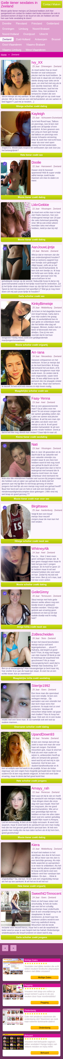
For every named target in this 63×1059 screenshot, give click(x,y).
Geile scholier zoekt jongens (31, 937)
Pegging (45, 1002)
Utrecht (43, 34)
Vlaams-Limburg (11, 49)
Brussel (56, 39)
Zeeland (6, 39)
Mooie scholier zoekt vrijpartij (31, 345)
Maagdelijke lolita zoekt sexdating (31, 678)
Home (4, 54)
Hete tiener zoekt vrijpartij (32, 886)
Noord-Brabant (41, 28)
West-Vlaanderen (36, 49)
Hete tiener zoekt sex (31, 155)
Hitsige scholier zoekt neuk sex (31, 541)
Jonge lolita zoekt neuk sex (31, 627)
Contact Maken (51, 4)
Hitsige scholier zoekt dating (31, 106)
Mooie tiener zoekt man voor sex (31, 498)
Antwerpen (41, 39)
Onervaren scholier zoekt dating (31, 727)
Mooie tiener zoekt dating (31, 197)
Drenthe (6, 23)
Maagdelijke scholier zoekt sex (31, 391)
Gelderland (53, 23)
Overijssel (29, 34)
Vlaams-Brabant (35, 44)
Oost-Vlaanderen (12, 44)
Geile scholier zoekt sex (31, 296)
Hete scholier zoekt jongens (31, 780)
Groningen (8, 28)
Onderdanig (44, 1027)
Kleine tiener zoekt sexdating (31, 437)
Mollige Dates (44, 977)
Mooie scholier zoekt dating (31, 584)
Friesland (36, 23)
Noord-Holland (10, 34)
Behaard (45, 1053)
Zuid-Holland (23, 39)
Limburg (23, 28)
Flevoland (21, 23)
